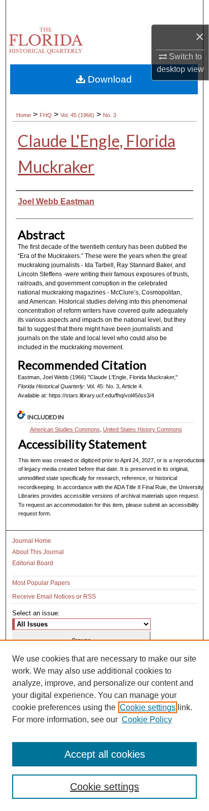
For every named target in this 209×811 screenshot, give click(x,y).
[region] (104, 725)
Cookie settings (148, 707)
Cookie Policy (147, 719)
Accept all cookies (104, 754)
